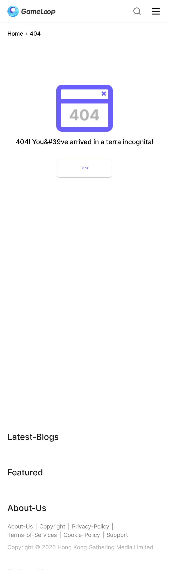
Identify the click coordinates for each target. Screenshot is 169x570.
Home (15, 33)
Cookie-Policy (81, 535)
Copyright (52, 526)
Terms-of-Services (32, 535)
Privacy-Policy (90, 526)
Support (117, 535)
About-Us (20, 526)
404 (35, 33)
